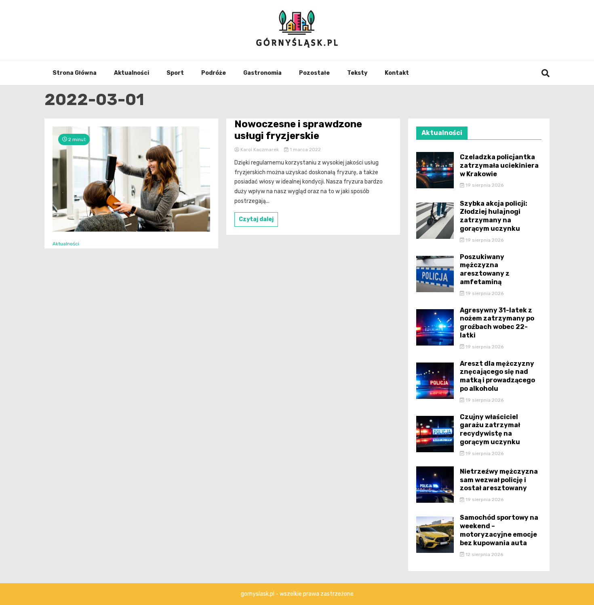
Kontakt (397, 73)
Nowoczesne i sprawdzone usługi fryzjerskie (298, 129)
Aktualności (131, 73)
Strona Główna (75, 73)
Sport (175, 73)
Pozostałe (314, 73)
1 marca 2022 (305, 149)
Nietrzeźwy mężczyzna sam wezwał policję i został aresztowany (499, 480)
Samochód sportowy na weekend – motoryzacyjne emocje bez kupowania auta (499, 530)
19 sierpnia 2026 (483, 185)
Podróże (213, 73)
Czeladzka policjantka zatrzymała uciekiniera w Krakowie (499, 165)
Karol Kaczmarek (259, 149)
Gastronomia (262, 73)
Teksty (357, 73)
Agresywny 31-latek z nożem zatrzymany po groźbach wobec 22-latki (497, 322)
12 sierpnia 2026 (483, 554)
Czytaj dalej (256, 219)
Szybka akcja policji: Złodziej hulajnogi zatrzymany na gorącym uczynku (493, 216)
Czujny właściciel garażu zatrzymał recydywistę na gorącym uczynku (490, 429)
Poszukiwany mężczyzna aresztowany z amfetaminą (485, 269)
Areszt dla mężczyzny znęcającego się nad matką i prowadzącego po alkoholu (497, 376)
